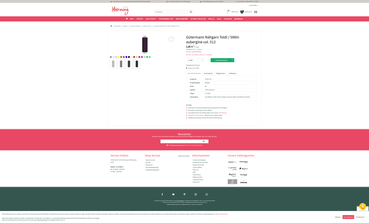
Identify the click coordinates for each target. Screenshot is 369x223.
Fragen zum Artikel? (193, 68)
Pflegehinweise (220, 73)
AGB (194, 172)
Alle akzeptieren (348, 217)
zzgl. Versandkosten (196, 51)
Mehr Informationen (222, 214)
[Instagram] (196, 194)
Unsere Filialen (197, 167)
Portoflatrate (223, 113)
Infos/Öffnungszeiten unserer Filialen (213, 1)
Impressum (196, 182)
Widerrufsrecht (197, 177)
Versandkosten (180, 200)
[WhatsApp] (207, 194)
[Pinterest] (184, 194)
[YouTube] (173, 194)
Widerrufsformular (184, 156)
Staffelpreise (232, 73)
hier (64, 220)
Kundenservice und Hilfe (200, 162)
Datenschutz (197, 175)
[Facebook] (162, 194)
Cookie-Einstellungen (199, 160)
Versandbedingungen (152, 167)
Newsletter (149, 165)
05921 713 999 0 (254, 1)
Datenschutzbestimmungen (177, 145)
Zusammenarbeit (198, 180)
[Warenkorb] (255, 12)
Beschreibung (208, 73)
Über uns (195, 170)
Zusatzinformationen (194, 73)
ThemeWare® (199, 204)
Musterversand (150, 160)
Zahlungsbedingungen (152, 170)
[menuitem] (253, 5)
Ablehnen (338, 217)
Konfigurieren (360, 217)
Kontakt (148, 162)
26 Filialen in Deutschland (195, 115)
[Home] (127, 18)
